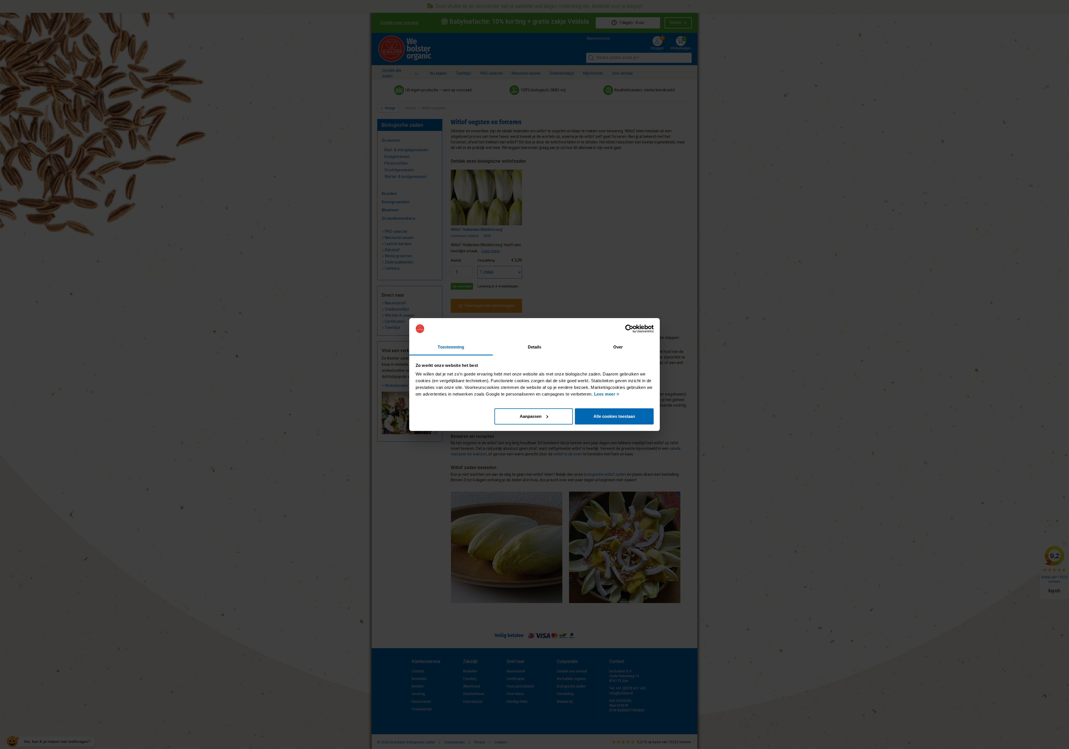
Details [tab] (534, 347)
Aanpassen (530, 416)
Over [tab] (618, 347)
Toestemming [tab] (451, 347)
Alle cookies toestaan (614, 416)
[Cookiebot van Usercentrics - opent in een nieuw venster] (629, 329)
